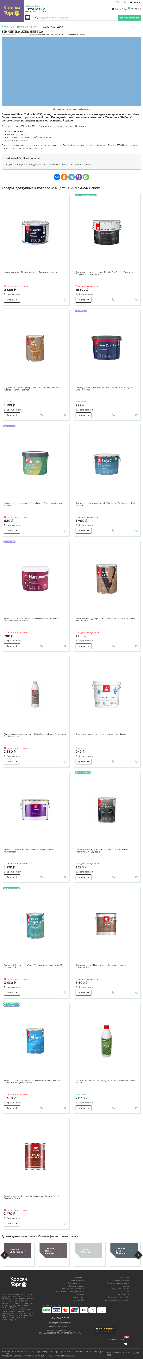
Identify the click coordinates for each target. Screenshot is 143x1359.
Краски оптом (122, 1294)
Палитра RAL (78, 1300)
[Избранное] (124, 2)
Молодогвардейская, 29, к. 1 (60, 1331)
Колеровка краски (121, 1280)
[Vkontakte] (125, 1343)
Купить (10, 300)
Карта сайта (78, 1297)
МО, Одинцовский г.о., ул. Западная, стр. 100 (60, 1333)
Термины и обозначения (73, 1289)
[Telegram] (71, 177)
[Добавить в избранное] (64, 299)
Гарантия (80, 1294)
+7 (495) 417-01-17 (35, 9)
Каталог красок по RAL (118, 1297)
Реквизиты (79, 1278)
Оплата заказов (77, 1280)
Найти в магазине (129, 18)
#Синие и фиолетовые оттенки (72, 35)
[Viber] (78, 177)
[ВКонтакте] (57, 177)
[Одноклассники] (64, 177)
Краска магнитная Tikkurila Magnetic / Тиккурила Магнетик (31, 272)
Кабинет (137, 2)
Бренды (126, 1286)
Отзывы (125, 1292)
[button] (4, 1255)
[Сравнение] (118, 2)
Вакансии (125, 1278)
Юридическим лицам (119, 1289)
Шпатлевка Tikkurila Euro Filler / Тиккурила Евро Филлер (101, 734)
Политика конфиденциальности (69, 1292)
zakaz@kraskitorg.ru (34, 6)
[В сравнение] (41, 299)
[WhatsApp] (86, 177)
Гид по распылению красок (116, 1300)
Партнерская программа (118, 1283)
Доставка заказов (76, 1283)
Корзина (121, 8)
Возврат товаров (76, 1286)
